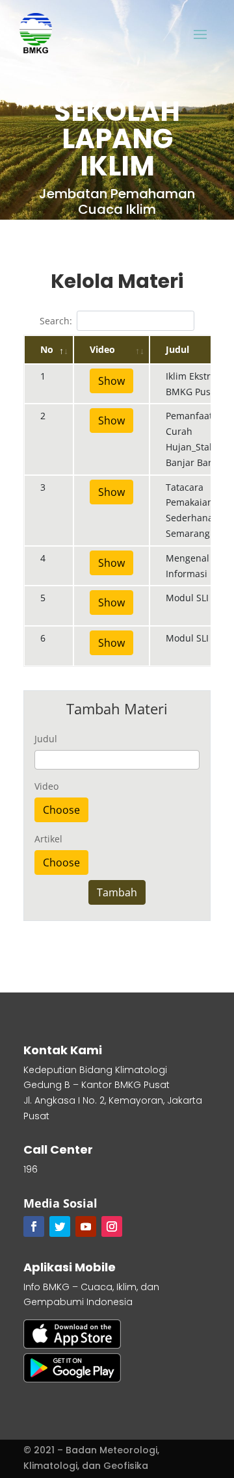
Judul (45, 739)
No (46, 349)
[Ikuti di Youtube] (85, 1226)
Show (111, 381)
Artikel (48, 839)
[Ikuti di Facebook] (33, 1226)
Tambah (117, 892)
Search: (56, 321)
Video (102, 349)
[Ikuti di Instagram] (111, 1226)
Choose (61, 810)
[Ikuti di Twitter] (59, 1226)
